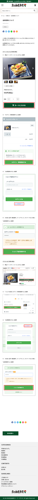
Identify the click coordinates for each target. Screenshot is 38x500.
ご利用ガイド (4, 477)
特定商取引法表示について (9, 484)
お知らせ (5, 27)
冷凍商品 (4, 459)
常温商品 (4, 457)
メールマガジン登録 (6, 482)
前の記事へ (10, 433)
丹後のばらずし (5, 448)
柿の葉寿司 (4, 455)
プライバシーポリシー (7, 486)
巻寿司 (3, 453)
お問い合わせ (5, 479)
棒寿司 (3, 451)
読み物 (3, 469)
